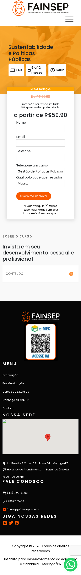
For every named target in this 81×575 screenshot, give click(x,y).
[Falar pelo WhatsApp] (70, 564)
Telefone (23, 151)
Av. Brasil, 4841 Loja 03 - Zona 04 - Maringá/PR (37, 463)
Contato (8, 408)
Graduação (10, 375)
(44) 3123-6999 (17, 493)
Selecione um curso (32, 165)
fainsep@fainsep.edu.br (23, 509)
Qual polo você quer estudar (39, 177)
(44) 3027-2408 (13, 501)
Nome (21, 122)
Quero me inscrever (33, 196)
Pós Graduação (13, 383)
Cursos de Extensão (15, 392)
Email (20, 136)
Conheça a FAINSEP (15, 400)
